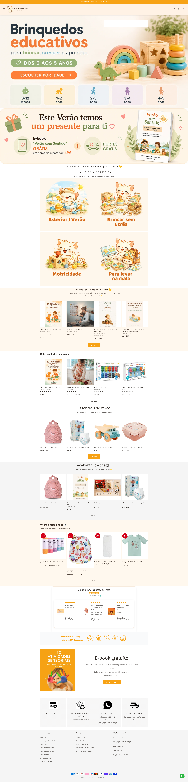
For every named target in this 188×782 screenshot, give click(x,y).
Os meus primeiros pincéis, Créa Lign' (132, 387)
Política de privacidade (47, 748)
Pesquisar (43, 737)
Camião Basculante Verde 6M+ (103, 447)
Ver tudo (94, 345)
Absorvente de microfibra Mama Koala (105, 561)
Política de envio (45, 754)
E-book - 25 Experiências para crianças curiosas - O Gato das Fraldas (133, 330)
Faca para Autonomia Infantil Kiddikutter (79, 387)
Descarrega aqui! (112, 682)
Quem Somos (80, 737)
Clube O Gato (80, 741)
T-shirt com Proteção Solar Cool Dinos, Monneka (133, 562)
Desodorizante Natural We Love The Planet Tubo (52, 562)
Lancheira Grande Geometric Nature (132, 447)
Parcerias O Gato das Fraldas (85, 748)
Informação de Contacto (48, 741)
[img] (94, 592)
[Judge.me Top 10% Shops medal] (123, 638)
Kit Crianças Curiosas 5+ (101, 503)
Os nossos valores (82, 744)
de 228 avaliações (93, 596)
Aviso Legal (43, 744)
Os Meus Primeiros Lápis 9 (101, 387)
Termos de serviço (46, 758)
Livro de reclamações (47, 761)
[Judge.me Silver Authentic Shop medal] (107, 638)
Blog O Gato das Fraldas (84, 751)
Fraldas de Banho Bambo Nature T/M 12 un (79, 447)
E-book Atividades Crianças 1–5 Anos (50, 330)
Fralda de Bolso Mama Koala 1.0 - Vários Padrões (79, 571)
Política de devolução (47, 751)
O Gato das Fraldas (90, 777)
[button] (4, 9)
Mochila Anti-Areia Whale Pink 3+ (49, 447)
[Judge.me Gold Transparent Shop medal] (90, 638)
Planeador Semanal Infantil (75, 330)
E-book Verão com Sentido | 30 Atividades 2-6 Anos (80, 503)
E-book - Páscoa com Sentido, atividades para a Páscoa (106, 330)
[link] (94, 61)
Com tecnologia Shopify (101, 777)
